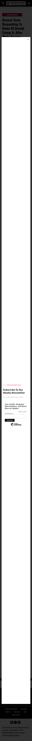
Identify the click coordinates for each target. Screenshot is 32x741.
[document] (16, 370)
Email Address (9, 413)
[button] (28, 39)
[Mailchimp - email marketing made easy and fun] (16, 425)
